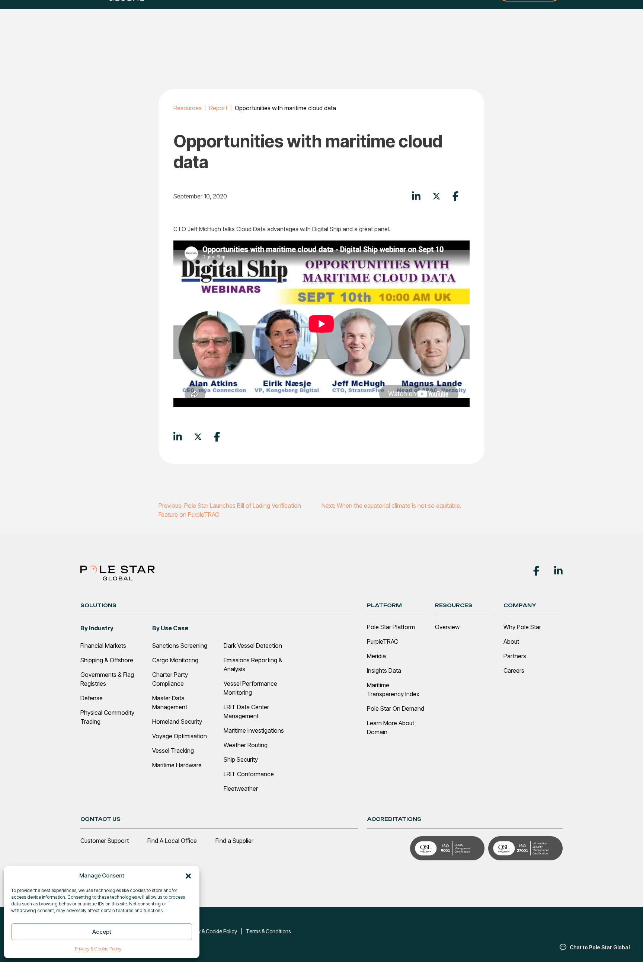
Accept (101, 931)
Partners (514, 656)
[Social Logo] (536, 570)
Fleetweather (241, 788)
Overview (447, 627)
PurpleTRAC (382, 641)
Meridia (376, 656)
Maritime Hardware (177, 765)
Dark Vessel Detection (253, 645)
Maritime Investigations (254, 730)
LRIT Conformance (249, 774)
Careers (513, 670)
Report (218, 108)
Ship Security (241, 759)
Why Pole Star (522, 627)
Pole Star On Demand (395, 708)
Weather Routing (246, 745)
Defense (91, 698)
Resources (187, 108)
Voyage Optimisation (179, 736)
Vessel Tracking (173, 750)
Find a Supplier (234, 840)
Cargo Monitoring (175, 660)
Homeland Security (177, 721)
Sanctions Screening (179, 645)
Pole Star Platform (391, 627)
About (511, 641)
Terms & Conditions (268, 931)
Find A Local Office (172, 840)
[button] (188, 875)
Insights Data (384, 670)
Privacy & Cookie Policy (98, 949)
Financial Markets (103, 645)
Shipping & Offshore (106, 660)
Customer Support (104, 840)
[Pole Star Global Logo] (117, 572)
